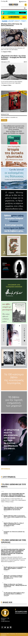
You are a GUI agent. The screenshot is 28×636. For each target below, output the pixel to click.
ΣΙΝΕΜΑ (2, 491)
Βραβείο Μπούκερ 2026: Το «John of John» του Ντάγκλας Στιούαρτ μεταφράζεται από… (14, 524)
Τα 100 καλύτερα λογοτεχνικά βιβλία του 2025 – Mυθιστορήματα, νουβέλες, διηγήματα (15, 568)
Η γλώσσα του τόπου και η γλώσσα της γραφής (14, 532)
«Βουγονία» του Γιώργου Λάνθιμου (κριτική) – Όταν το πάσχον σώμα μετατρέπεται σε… (13, 577)
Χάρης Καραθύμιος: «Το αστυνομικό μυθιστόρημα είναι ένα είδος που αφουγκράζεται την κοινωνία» (13, 508)
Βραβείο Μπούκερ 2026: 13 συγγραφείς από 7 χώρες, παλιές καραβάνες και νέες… (15, 516)
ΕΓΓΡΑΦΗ (4, 120)
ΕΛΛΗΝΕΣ (5, 511)
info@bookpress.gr (5, 621)
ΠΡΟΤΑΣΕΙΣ (6, 596)
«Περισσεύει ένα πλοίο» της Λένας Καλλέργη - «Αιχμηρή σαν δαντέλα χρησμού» (13, 57)
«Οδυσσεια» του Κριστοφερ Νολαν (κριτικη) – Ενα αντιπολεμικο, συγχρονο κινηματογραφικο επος (13, 495)
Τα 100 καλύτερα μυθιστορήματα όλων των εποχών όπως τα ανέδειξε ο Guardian (14, 594)
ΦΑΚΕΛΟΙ (7, 602)
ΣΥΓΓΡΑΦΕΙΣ (9, 477)
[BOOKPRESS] (14, 4)
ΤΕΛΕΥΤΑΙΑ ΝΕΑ (6, 518)
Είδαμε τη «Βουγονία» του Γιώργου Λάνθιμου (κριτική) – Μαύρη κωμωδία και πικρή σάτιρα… (15, 585)
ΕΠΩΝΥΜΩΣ (6, 534)
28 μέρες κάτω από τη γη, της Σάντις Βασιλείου (11, 24)
